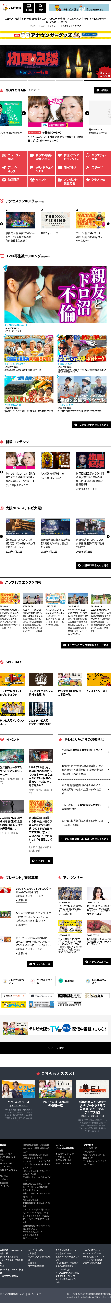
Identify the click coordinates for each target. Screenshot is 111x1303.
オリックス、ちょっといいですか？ (36, 1161)
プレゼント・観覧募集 (65, 1148)
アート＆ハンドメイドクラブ (94, 1161)
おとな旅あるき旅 (30, 1235)
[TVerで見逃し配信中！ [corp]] (55, 1034)
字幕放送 (32, 1253)
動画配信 (66, 26)
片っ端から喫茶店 (30, 1199)
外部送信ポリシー (63, 1253)
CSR (2, 1266)
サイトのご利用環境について (12, 1294)
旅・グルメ (4, 1176)
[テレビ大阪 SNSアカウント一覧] (13, 997)
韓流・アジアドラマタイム (93, 1154)
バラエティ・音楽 (7, 1163)
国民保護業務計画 (36, 1266)
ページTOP (57, 1048)
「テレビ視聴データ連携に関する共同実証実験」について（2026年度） (67, 1266)
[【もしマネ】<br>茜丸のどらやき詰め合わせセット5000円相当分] (5, 892)
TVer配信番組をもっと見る (93, 424)
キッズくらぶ (88, 1164)
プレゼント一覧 (41, 964)
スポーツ (4, 1179)
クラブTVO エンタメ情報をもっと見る (88, 645)
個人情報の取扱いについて (67, 1250)
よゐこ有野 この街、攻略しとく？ (36, 1170)
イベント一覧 (43, 860)
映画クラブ (88, 1157)
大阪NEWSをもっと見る (95, 565)
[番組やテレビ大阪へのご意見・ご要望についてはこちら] (41, 997)
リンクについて (34, 1294)
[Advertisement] (55, 1060)
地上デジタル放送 (35, 1250)
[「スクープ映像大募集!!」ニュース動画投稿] (69, 997)
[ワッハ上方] (97, 997)
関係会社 (4, 1253)
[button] (24, 113)
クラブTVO (77, 26)
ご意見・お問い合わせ (92, 1263)
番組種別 (32, 1263)
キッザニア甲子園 (63, 1163)
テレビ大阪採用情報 (9, 1256)
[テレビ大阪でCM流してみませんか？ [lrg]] (79, 10)
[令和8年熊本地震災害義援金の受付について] (69, 1005)
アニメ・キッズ (6, 1166)
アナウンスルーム (99, 961)
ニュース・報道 (6, 1153)
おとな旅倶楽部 (90, 1148)
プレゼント (34, 26)
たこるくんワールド (64, 1160)
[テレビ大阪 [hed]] (11, 7)
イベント (44, 26)
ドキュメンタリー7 (30, 1190)
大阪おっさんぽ (29, 1173)
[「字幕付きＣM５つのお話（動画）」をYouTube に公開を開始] (41, 1007)
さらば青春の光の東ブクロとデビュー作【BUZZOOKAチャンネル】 (36, 1219)
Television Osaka (84, 1297)
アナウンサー (55, 26)
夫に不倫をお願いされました (35, 1154)
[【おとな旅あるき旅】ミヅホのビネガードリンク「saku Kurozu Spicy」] (5, 917)
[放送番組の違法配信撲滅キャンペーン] (13, 1007)
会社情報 (11, 1250)
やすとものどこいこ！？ (32, 1231)
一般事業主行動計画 (9, 1275)
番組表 (104, 90)
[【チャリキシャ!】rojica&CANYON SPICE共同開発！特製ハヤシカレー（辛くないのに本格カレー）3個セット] (5, 942)
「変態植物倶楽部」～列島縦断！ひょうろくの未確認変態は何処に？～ (36, 1148)
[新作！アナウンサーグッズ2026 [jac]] (55, 35)
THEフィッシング (30, 1238)
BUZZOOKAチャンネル (32, 1157)
